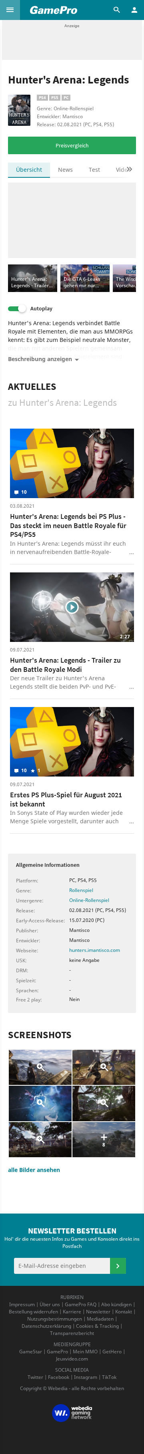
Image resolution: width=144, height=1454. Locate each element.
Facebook (58, 1377)
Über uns (50, 1304)
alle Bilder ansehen (34, 1170)
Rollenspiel (81, 890)
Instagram (85, 1377)
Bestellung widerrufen (33, 1311)
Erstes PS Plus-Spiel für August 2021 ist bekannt (66, 799)
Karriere (72, 1311)
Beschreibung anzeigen (40, 359)
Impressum (22, 1304)
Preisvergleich (72, 145)
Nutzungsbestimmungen (54, 1318)
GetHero (112, 1351)
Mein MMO (85, 1351)
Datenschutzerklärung (46, 1326)
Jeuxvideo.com (72, 1358)
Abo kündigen (116, 1304)
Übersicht (29, 169)
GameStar (30, 1351)
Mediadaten (100, 1318)
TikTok (109, 1377)
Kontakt (123, 1311)
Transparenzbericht (72, 1333)
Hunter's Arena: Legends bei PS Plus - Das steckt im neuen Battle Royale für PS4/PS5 (68, 525)
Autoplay (41, 308)
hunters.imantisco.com (94, 950)
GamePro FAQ (80, 1304)
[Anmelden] (118, 1266)
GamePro (57, 1351)
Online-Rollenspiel (89, 900)
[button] (10, 10)
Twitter (35, 1377)
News (65, 169)
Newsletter (98, 1311)
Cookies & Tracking (97, 1326)
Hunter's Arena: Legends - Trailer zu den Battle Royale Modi (65, 664)
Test (94, 169)
